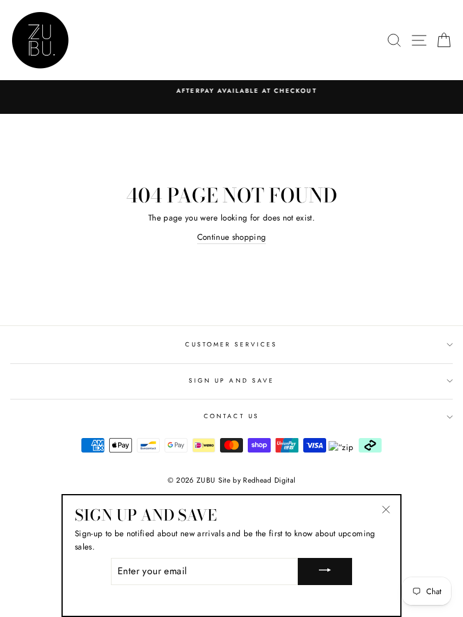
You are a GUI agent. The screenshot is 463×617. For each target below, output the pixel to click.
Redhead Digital (269, 480)
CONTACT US (231, 416)
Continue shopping (231, 237)
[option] (231, 91)
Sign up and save (231, 380)
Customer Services (231, 344)
